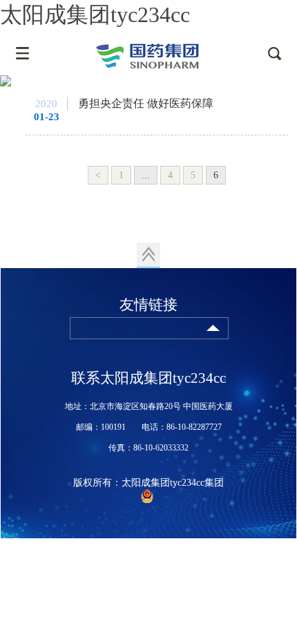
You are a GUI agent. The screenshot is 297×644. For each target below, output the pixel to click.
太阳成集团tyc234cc (95, 14)
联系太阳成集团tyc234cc (148, 378)
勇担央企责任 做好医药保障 (145, 103)
